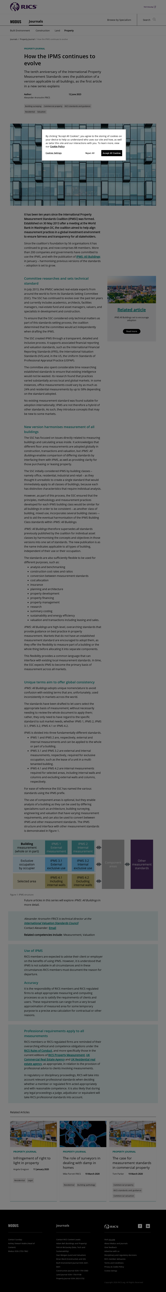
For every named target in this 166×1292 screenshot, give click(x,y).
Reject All (90, 153)
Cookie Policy (57, 146)
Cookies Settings (54, 153)
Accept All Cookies (112, 153)
